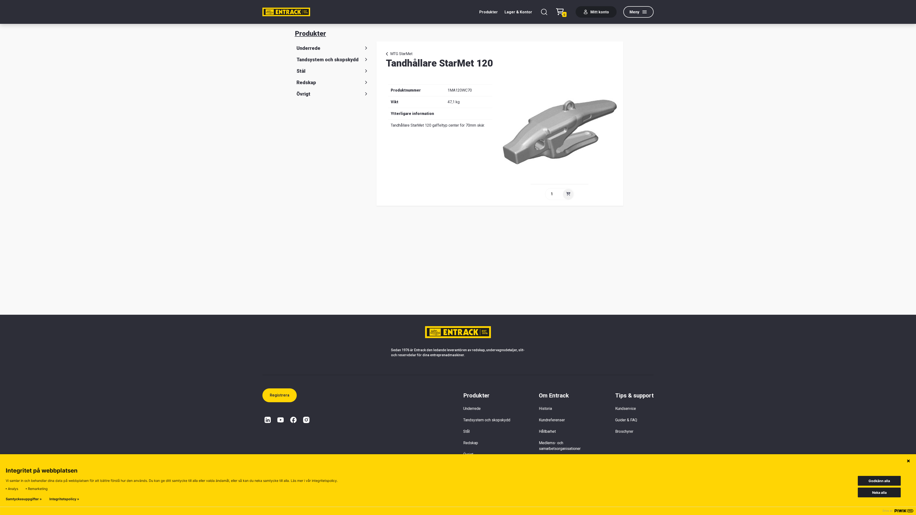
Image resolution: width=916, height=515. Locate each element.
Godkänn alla (879, 481)
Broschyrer (624, 431)
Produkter (488, 12)
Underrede (308, 48)
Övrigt (303, 94)
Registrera (279, 395)
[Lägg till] (568, 194)
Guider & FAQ (626, 420)
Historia (545, 408)
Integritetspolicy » (64, 499)
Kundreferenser (552, 420)
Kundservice (625, 408)
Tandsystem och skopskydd (328, 59)
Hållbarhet (547, 431)
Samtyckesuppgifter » (24, 499)
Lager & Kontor (518, 12)
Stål (301, 71)
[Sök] (544, 12)
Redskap (306, 82)
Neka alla (879, 492)
